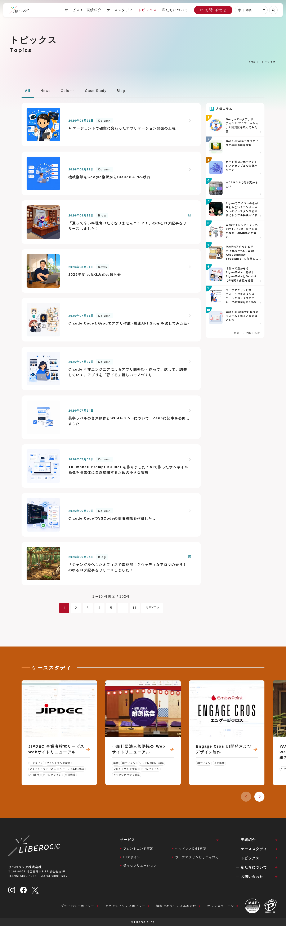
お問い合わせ (215, 10)
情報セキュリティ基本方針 (176, 906)
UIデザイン (131, 857)
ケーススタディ (120, 10)
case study (96, 91)
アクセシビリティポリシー (125, 906)
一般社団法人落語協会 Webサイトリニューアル (138, 749)
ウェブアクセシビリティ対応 (197, 857)
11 (135, 608)
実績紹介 (94, 10)
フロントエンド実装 (138, 848)
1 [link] (64, 608)
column (68, 91)
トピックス (147, 10)
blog (121, 91)
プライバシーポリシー (77, 906)
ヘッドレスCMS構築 (190, 848)
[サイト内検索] (273, 10)
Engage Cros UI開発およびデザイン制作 (224, 749)
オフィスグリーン (220, 906)
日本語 (247, 10)
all (27, 91)
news (45, 91)
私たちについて (175, 10)
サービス (72, 10)
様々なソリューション (140, 865)
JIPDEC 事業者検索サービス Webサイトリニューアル (56, 749)
